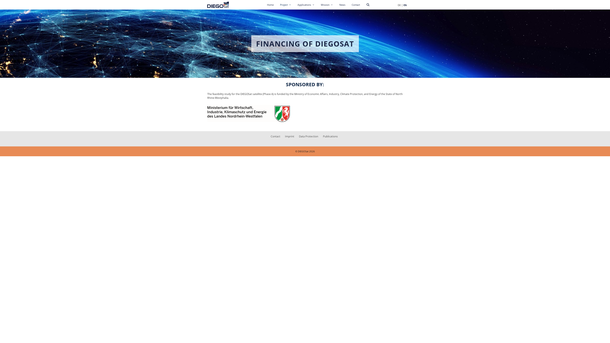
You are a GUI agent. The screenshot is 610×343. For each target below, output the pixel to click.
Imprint (289, 136)
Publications (330, 136)
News (342, 4)
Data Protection (308, 136)
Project (284, 4)
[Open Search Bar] (368, 5)
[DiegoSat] (219, 5)
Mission (325, 4)
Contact (356, 4)
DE (399, 5)
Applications (304, 4)
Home (270, 4)
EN (405, 5)
